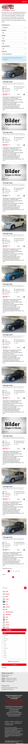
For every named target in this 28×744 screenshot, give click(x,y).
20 (11, 571)
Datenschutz (7, 723)
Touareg (5, 655)
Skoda (7, 622)
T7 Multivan (6, 648)
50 (13, 571)
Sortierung (4, 51)
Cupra (7, 599)
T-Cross (5, 644)
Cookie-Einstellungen (9, 724)
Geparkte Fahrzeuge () (14, 661)
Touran (5, 657)
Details (18, 94)
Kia (6, 609)
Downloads (12, 721)
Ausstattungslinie (6, 46)
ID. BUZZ (5, 640)
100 (16, 571)
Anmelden (7, 721)
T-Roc (5, 646)
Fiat (7, 601)
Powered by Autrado (19, 743)
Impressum (17, 721)
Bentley (7, 594)
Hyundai (8, 606)
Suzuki (7, 624)
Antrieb (3, 41)
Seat (7, 619)
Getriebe (4, 35)
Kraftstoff (4, 30)
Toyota (7, 627)
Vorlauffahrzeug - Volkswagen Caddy (14, 87)
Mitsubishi (8, 614)
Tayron (5, 651)
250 (19, 571)
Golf (4, 636)
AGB (21, 721)
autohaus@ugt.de (10, 681)
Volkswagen (9, 630)
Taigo (5, 650)
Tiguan (5, 653)
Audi (7, 591)
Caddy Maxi (6, 635)
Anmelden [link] (15, 664)
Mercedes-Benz (9, 612)
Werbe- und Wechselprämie (16, 723)
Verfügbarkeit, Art (6, 25)
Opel (7, 617)
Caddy (5, 633)
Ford (7, 604)
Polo (4, 642)
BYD (7, 596)
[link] (24, 94)
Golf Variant (6, 638)
